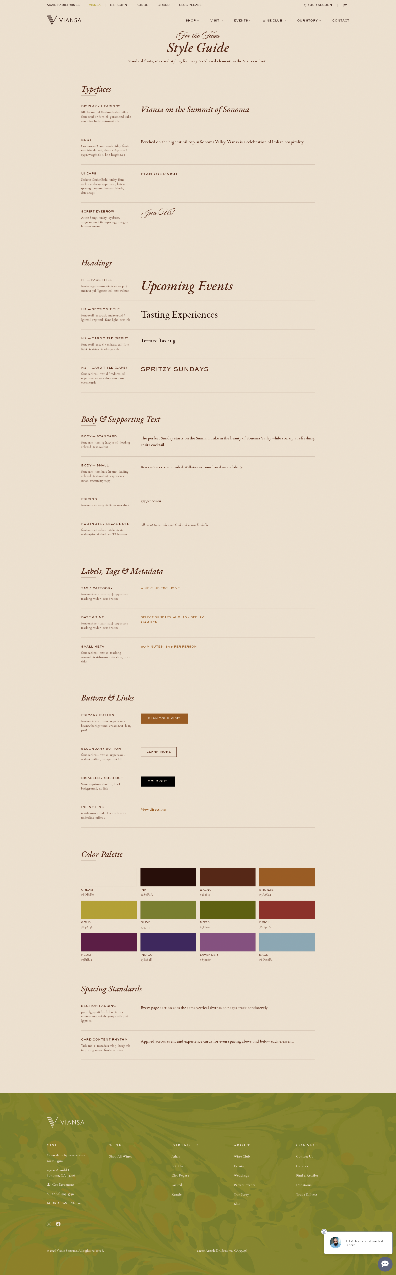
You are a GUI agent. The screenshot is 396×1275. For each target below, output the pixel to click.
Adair (175, 1156)
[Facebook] (58, 1224)
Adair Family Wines (63, 5)
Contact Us (304, 1156)
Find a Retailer (307, 1175)
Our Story (307, 20)
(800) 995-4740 (63, 1193)
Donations (303, 1184)
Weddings (241, 1175)
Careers (302, 1166)
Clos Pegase (190, 5)
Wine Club (272, 20)
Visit (214, 20)
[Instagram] (49, 1224)
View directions (153, 809)
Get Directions (63, 1184)
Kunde (142, 5)
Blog (237, 1203)
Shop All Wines (120, 1156)
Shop (191, 20)
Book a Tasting (64, 1203)
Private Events (244, 1184)
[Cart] (345, 5)
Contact (340, 20)
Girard (163, 5)
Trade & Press (306, 1194)
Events (241, 20)
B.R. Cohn (118, 5)
